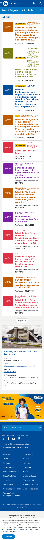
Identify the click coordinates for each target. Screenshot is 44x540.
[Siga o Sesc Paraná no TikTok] (4, 439)
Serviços (6, 463)
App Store (24, 447)
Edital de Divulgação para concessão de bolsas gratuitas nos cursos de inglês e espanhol (25, 197)
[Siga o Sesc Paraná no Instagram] (19, 439)
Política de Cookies (18, 529)
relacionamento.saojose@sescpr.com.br (20, 366)
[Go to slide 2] (20, 418)
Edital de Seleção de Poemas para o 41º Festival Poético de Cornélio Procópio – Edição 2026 (25, 261)
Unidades (6, 454)
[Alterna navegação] (40, 10)
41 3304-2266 (30, 504)
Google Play (10, 447)
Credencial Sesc (29, 476)
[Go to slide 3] (22, 418)
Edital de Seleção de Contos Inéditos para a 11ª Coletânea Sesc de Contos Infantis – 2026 (26, 304)
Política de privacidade (12, 489)
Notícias (26, 463)
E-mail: (6, 364)
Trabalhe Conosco (30, 485)
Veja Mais (22, 321)
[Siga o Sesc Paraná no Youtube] (14, 439)
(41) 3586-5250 (10, 372)
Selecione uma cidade (12, 428)
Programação (28, 454)
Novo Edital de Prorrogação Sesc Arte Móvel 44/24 (26, 219)
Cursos (5, 459)
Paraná (14, 3)
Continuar (8, 536)
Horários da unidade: (11, 375)
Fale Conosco (8, 467)
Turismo (26, 459)
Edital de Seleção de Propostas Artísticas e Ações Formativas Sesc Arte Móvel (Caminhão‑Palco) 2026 (27, 172)
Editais (25, 472)
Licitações (7, 480)
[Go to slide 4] (23, 418)
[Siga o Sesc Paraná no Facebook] (9, 439)
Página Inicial (28, 480)
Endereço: (7, 358)
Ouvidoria (27, 467)
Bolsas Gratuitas (9, 476)
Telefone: (7, 369)
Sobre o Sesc (8, 485)
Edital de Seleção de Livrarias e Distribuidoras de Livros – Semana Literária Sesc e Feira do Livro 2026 (27, 238)
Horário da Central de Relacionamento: (17, 381)
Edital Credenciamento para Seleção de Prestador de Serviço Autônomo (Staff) (26, 73)
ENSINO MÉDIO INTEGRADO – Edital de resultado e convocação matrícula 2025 (27, 284)
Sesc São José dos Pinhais (17, 10)
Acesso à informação (11, 472)
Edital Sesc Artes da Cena (25, 151)
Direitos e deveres (30, 489)
